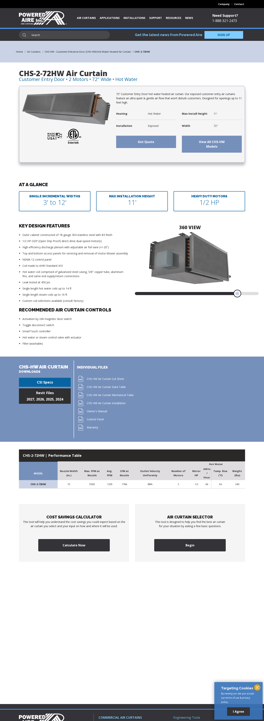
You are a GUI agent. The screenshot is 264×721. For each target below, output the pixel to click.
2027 (30, 399)
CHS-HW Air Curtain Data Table (106, 387)
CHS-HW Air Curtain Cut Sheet (105, 379)
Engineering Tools (186, 717)
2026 (40, 399)
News (189, 18)
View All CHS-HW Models (212, 144)
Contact (239, 4)
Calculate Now (74, 545)
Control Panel (95, 419)
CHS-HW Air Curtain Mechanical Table (110, 395)
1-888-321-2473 (224, 21)
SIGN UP (223, 35)
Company (224, 4)
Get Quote (146, 142)
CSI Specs (45, 382)
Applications (110, 18)
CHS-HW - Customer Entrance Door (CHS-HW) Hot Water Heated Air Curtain (88, 51)
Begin (190, 545)
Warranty (92, 427)
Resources (173, 18)
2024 (59, 399)
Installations (134, 18)
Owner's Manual (97, 411)
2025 (50, 399)
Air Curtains (86, 18)
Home (19, 51)
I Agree (238, 711)
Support (155, 18)
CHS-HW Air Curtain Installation (106, 403)
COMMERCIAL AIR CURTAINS (120, 717)
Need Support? (225, 15)
